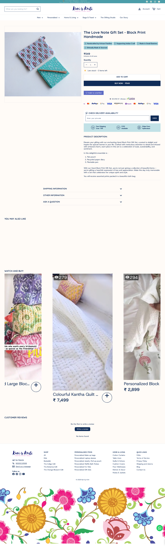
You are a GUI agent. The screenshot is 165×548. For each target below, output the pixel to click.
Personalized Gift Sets (83, 470)
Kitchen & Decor (119, 470)
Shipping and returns (145, 464)
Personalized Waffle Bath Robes (87, 464)
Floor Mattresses (119, 467)
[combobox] (22, 9)
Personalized (52, 17)
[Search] (37, 9)
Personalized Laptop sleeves (85, 458)
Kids (45, 458)
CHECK (155, 118)
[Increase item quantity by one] (94, 64)
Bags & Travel (88, 17)
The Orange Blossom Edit (53, 470)
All (45, 455)
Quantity (87, 60)
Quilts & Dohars (119, 461)
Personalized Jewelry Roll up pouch (88, 461)
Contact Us (141, 470)
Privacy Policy (142, 461)
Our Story (124, 17)
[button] (36, 387)
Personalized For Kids (83, 467)
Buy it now (122, 83)
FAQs (139, 455)
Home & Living (70, 17)
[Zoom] (43, 64)
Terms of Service (143, 458)
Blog (138, 467)
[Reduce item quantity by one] (86, 64)
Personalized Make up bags (85, 455)
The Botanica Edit (50, 467)
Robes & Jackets (119, 473)
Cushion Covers (119, 464)
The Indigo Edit (49, 464)
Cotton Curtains (119, 455)
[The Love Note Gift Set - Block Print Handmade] (17, 242)
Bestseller (47, 461)
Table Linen (117, 458)
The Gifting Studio (108, 17)
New (39, 17)
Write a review (82, 429)
